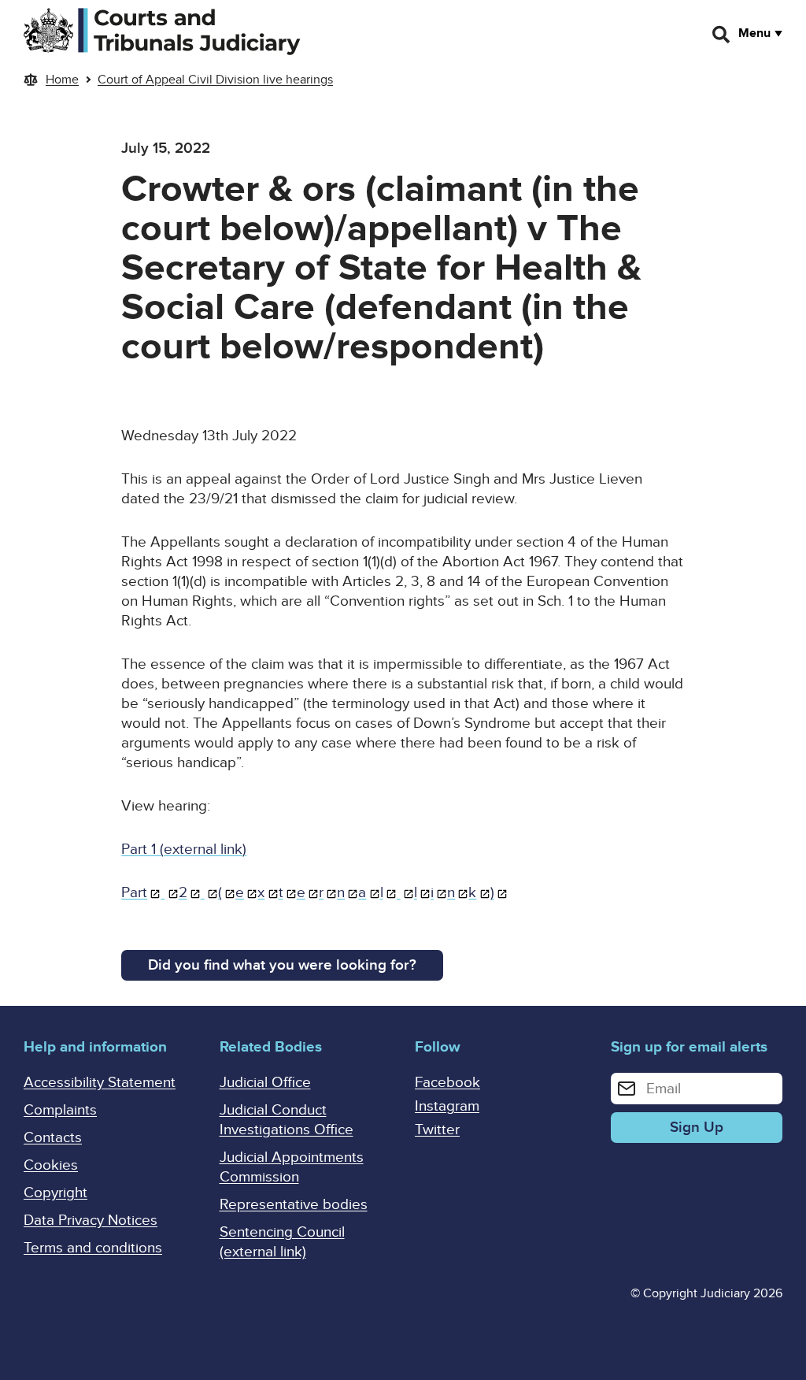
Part (134, 893)
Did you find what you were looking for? (282, 965)
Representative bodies (294, 1205)
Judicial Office (265, 1083)
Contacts (53, 1138)
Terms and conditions (93, 1248)
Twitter (437, 1130)
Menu (754, 33)
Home (62, 79)
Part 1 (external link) (183, 849)
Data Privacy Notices (90, 1220)
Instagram (447, 1106)
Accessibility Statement (100, 1083)
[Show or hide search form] (721, 34)
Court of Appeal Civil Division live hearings (215, 79)
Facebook (447, 1083)
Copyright (55, 1193)
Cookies (51, 1165)
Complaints (60, 1110)
